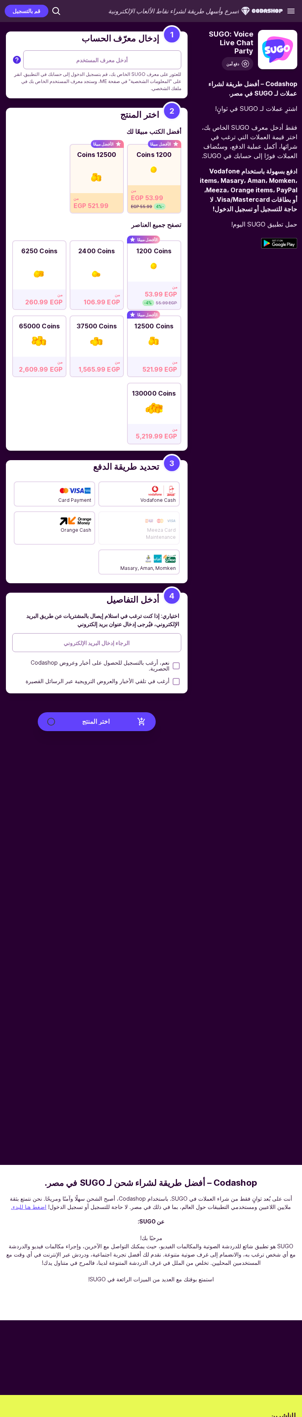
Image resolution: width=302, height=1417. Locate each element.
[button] (56, 11)
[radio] (154, 177)
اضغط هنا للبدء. (28, 1206)
